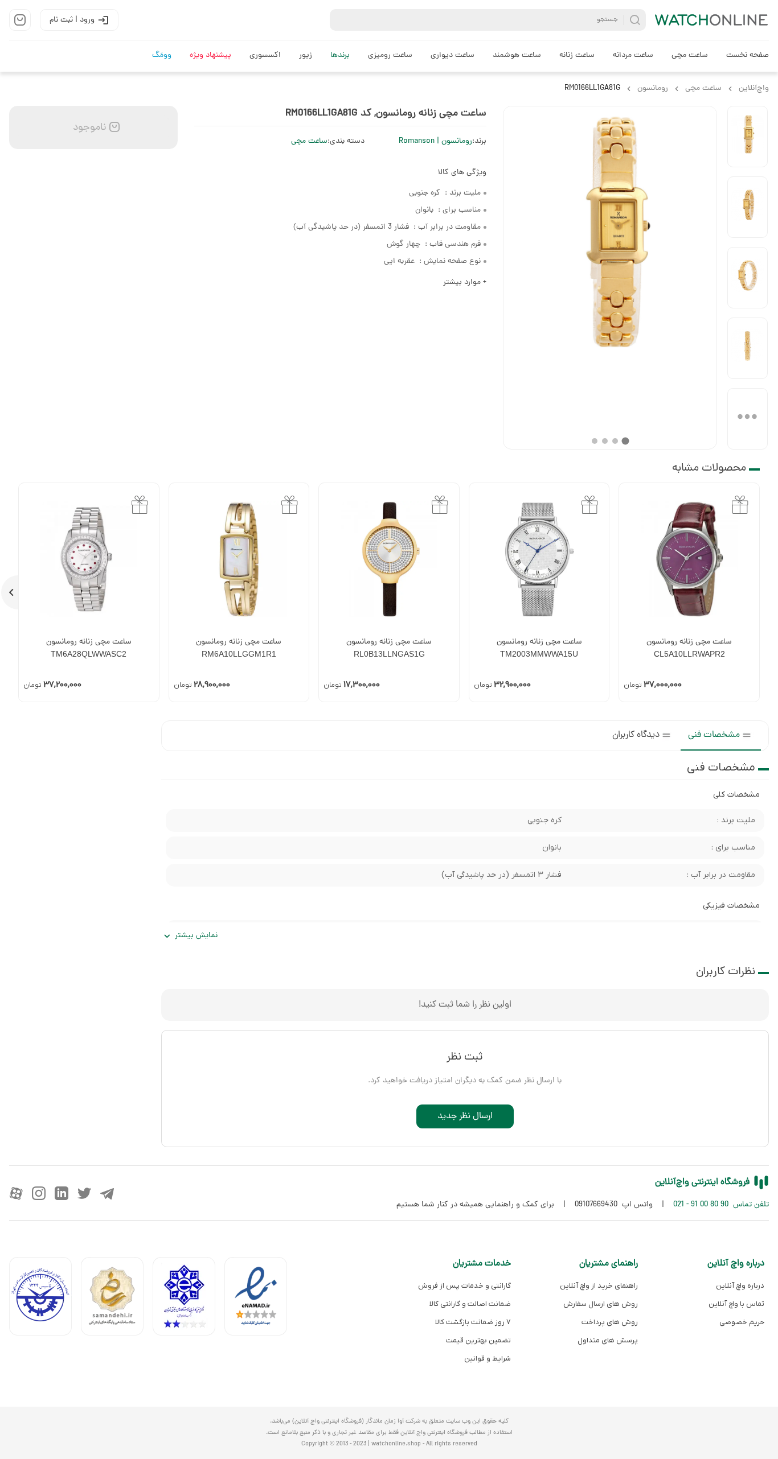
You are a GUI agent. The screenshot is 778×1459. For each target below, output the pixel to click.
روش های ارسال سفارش (600, 1304)
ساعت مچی (309, 141)
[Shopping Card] (20, 20)
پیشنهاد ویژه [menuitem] (210, 55)
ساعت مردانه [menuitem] (633, 55)
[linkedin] (61, 1193)
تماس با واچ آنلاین (736, 1304)
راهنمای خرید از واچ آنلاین (598, 1286)
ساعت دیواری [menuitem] (452, 55)
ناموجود (88, 127)
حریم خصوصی (741, 1322)
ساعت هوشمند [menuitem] (517, 55)
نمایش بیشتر (196, 936)
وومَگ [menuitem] (161, 55)
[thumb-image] (747, 136)
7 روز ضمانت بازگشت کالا (473, 1322)
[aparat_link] (16, 1193)
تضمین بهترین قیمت (478, 1340)
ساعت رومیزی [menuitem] (390, 55)
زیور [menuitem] (305, 55)
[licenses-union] (45, 1299)
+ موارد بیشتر (464, 282)
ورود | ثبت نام (72, 20)
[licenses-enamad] (260, 1299)
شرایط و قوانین (487, 1358)
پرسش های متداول (607, 1340)
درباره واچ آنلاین (740, 1286)
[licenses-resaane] (117, 1299)
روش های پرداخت (609, 1322)
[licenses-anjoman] (188, 1299)
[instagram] (39, 1193)
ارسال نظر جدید (465, 1116)
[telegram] (107, 1193)
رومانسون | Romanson (435, 141)
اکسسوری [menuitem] (265, 55)
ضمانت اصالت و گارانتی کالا (470, 1304)
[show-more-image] (747, 419)
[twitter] (84, 1193)
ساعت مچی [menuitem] (689, 55)
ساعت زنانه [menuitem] (577, 55)
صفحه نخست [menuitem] (747, 55)
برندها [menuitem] (340, 55)
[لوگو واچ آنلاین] (712, 20)
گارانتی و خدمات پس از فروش (464, 1286)
